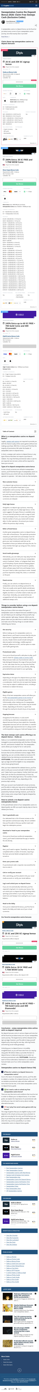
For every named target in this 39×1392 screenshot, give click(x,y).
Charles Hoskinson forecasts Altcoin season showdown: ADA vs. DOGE (23, 1306)
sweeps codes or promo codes (23, 657)
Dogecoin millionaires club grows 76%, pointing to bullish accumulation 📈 (23, 1295)
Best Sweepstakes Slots (13, 1188)
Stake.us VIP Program (13, 1270)
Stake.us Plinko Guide (13, 1275)
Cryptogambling (5, 9)
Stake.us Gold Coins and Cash (15, 1263)
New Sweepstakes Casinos (14, 1170)
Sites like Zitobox (11, 1244)
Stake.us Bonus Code (10, 72)
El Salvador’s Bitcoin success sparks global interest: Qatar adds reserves (23, 1342)
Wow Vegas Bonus (17, 1210)
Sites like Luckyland (12, 1240)
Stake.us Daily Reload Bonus (15, 1266)
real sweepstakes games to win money (19, 698)
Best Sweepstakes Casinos (14, 1168)
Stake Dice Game (7, 1362)
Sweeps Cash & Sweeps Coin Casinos (17, 1175)
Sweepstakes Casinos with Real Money (18, 1173)
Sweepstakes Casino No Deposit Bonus (18, 1179)
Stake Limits (6, 1359)
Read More (4, 36)
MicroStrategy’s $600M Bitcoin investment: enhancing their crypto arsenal (22, 1330)
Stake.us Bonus (16, 1202)
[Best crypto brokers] (8, 5)
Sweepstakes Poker (12, 1186)
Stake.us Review (15, 1141)
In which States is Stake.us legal (16, 1273)
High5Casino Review (16, 1156)
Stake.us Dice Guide (12, 1279)
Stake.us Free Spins (12, 1268)
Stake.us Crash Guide (13, 1277)
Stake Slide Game (7, 1365)
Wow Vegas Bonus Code (11, 170)
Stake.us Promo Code (13, 1259)
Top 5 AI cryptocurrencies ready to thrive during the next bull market (23, 1318)
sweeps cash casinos (12, 441)
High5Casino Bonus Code (11, 336)
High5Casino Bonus (17, 1219)
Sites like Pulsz (10, 1242)
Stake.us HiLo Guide (12, 1282)
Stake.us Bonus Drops (13, 1261)
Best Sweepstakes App (13, 1177)
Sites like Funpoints (12, 1238)
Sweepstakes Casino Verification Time (18, 1182)
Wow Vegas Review (16, 1148)
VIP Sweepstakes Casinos (14, 1191)
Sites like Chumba (11, 1235)
